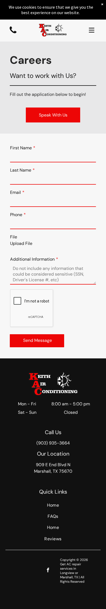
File (13, 237)
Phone (16, 214)
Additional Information (32, 259)
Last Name (20, 170)
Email (15, 192)
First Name (21, 148)
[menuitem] (53, 505)
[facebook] (48, 571)
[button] (91, 30)
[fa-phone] (13, 33)
